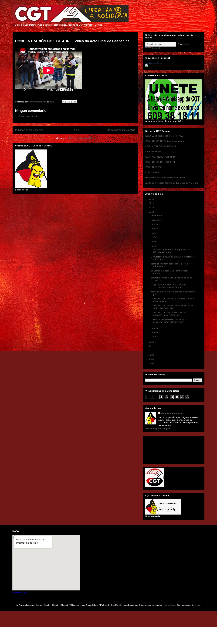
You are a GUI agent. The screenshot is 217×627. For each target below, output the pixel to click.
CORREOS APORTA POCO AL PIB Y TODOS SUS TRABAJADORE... (169, 286)
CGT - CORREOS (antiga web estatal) (164, 141)
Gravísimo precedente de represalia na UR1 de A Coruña (170, 251)
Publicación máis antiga (121, 130)
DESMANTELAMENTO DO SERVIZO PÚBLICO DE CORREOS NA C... (169, 321)
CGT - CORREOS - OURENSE (160, 162)
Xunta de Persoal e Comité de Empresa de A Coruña (171, 183)
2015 (152, 203)
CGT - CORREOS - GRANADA (160, 157)
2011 (151, 346)
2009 (152, 355)
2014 (152, 207)
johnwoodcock (169, 605)
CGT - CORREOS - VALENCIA (160, 146)
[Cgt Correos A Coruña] (146, 66)
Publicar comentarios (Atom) (82, 138)
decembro (157, 215)
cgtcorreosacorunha (172, 413)
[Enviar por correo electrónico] (63, 101)
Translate (156, 48)
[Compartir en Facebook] (72, 101)
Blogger (198, 605)
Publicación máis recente (29, 130)
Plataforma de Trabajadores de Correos (165, 177)
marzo (155, 328)
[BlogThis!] (66, 101)
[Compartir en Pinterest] (75, 101)
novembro (157, 220)
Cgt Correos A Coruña (153, 63)
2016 (152, 198)
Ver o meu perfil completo (158, 428)
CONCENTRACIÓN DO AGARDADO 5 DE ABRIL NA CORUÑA (172, 307)
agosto (155, 228)
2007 (152, 363)
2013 (152, 211)
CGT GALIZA (152, 172)
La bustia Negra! (153, 151)
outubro (156, 224)
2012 (152, 342)
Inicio (76, 130)
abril (154, 246)
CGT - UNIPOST (153, 167)
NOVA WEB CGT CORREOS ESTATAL (164, 136)
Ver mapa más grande (20, 593)
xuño (154, 237)
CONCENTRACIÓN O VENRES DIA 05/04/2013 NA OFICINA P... (168, 314)
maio (154, 241)
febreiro (156, 332)
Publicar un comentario (29, 116)
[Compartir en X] (69, 101)
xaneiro (156, 336)
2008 (152, 359)
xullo (154, 233)
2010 (152, 350)
